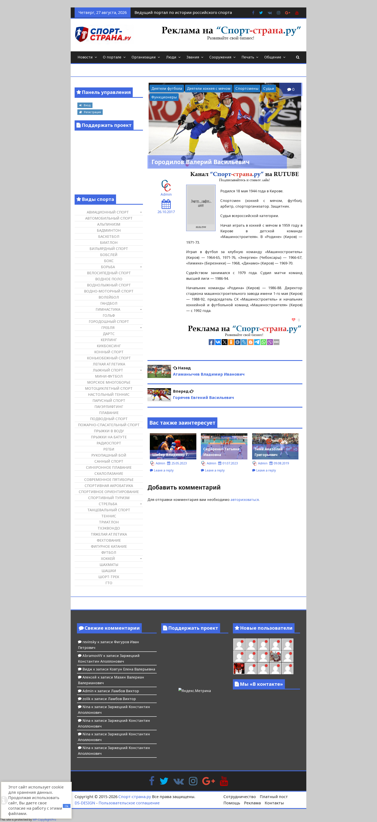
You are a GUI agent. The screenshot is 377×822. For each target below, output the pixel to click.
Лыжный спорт (108, 370)
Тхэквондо (109, 528)
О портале (112, 57)
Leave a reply (164, 470)
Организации (144, 57)
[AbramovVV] (287, 668)
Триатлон (109, 522)
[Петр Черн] (275, 644)
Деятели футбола (166, 88)
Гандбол (108, 303)
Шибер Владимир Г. (170, 454)
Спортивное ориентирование (109, 491)
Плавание (109, 412)
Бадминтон (109, 230)
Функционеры (164, 97)
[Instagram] (193, 780)
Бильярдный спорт (109, 248)
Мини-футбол (109, 376)
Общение (272, 57)
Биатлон (109, 242)
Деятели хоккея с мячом (209, 88)
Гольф (109, 315)
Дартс (109, 333)
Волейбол (109, 297)
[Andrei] (263, 668)
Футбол (108, 552)
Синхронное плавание (109, 467)
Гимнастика (108, 309)
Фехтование (109, 540)
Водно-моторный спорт (109, 291)
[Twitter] (163, 780)
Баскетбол (108, 236)
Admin (166, 194)
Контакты (274, 803)
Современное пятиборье (109, 479)
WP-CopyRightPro (44, 819)
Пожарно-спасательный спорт (109, 424)
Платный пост (274, 796)
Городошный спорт (109, 321)
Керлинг (109, 339)
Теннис (108, 516)
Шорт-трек (108, 576)
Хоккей (108, 558)
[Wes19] (275, 656)
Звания (193, 57)
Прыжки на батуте (109, 437)
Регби (108, 449)
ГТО (108, 582)
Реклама (252, 803)
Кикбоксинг (109, 345)
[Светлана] (251, 656)
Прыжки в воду (109, 431)
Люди (171, 57)
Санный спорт (108, 461)
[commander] (263, 656)
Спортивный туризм (109, 497)
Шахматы (109, 564)
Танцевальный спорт (108, 510)
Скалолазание (108, 473)
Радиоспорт (109, 443)
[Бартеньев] (251, 668)
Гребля (107, 327)
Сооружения (220, 57)
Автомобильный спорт (109, 218)
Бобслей (108, 254)
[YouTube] (224, 780)
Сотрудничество (239, 796)
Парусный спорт (108, 400)
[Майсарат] (239, 668)
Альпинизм (108, 224)
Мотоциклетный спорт (109, 388)
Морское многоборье (108, 382)
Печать (248, 57)
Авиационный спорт (108, 212)
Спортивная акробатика (109, 485)
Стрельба (108, 503)
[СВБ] (275, 668)
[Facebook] (151, 780)
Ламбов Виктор (125, 690)
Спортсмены (246, 88)
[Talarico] (251, 644)
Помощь (231, 803)
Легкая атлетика (109, 364)
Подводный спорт (109, 418)
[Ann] (287, 644)
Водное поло (108, 279)
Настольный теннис (109, 394)
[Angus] (239, 644)
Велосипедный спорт (109, 273)
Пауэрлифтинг (108, 406)
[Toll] (263, 644)
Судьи (268, 88)
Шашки (109, 570)
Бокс (109, 260)
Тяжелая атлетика (109, 534)
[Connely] (239, 656)
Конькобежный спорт (109, 358)
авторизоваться (245, 499)
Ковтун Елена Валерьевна (132, 669)
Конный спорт (109, 352)
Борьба (108, 266)
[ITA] (287, 656)
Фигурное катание (109, 546)
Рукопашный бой (108, 455)
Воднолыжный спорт (109, 285)
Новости (85, 57)
